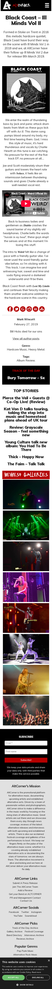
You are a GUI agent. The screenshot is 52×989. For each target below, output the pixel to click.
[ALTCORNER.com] (7, 8)
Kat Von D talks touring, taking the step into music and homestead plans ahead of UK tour (26, 414)
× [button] (49, 961)
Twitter (25, 912)
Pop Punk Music (25, 950)
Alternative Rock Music (25, 954)
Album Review (26, 360)
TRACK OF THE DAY (26, 370)
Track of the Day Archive (25, 927)
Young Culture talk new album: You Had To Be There (26, 446)
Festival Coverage (34, 931)
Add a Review (25, 890)
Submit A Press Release (25, 883)
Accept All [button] (13, 977)
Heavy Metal (36, 349)
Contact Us (26, 900)
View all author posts (26, 338)
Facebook (14, 912)
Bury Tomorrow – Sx (26, 377)
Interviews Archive (34, 935)
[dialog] (26, 973)
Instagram (36, 912)
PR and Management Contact (25, 897)
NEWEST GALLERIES (26, 475)
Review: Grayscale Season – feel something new (26, 431)
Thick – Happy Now (26, 456)
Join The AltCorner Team (25, 886)
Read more (36, 972)
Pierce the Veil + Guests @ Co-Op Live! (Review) (26, 399)
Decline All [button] (38, 977)
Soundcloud (31, 915)
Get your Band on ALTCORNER (25, 894)
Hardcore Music (17, 349)
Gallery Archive (14, 931)
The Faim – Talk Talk (25, 463)
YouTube (18, 915)
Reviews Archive (25, 938)
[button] (26, 984)
